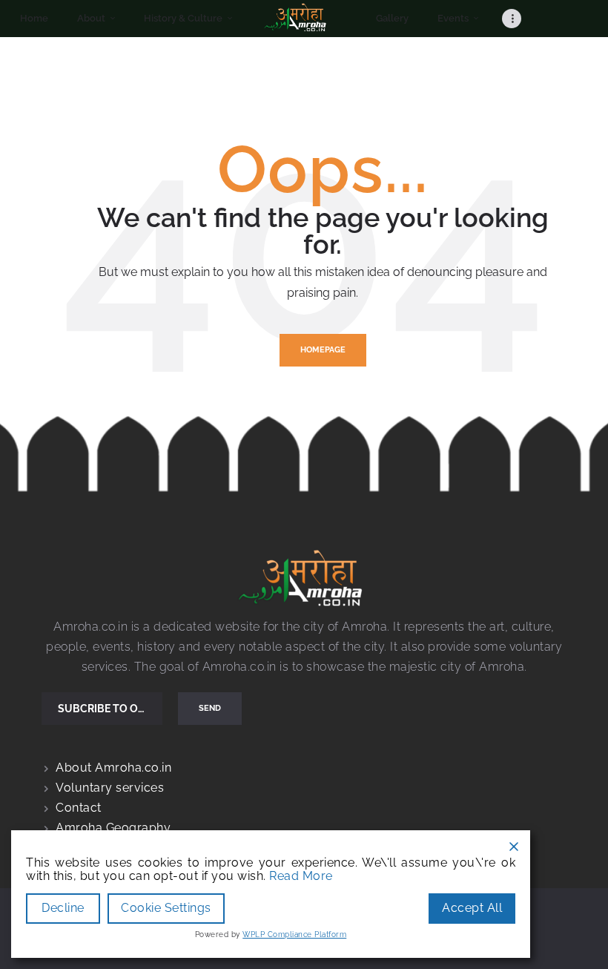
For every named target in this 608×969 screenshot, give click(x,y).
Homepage (323, 350)
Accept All (472, 908)
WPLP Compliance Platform (294, 934)
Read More (301, 876)
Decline (63, 908)
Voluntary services (110, 788)
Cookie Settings (166, 908)
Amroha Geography (113, 828)
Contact (79, 808)
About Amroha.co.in (113, 768)
